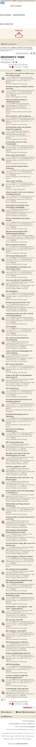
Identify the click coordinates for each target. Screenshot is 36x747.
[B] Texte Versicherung (14, 442)
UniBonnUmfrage (10, 105)
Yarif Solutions (30, 537)
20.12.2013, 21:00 (17, 549)
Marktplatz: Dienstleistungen (19, 84)
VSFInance (32, 433)
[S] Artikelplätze (12, 291)
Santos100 (32, 222)
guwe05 (31, 418)
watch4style (9, 343)
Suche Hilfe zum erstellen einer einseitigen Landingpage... (17, 206)
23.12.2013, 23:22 (11, 434)
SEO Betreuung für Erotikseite (17, 642)
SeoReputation (10, 522)
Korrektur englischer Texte (16, 466)
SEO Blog (19, 733)
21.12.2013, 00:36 (16, 535)
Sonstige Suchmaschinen (18, 189)
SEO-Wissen (5, 15)
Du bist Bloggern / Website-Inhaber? (19, 556)
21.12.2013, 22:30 (17, 496)
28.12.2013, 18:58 (11, 259)
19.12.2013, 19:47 (10, 634)
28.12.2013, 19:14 (10, 248)
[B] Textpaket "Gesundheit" (16, 631)
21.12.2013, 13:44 (19, 522)
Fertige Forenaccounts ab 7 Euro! (18, 302)
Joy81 (30, 77)
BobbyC (31, 293)
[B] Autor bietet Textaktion (16, 245)
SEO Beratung (30, 736)
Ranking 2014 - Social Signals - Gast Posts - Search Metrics (19, 608)
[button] (9, 67)
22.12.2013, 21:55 (20, 470)
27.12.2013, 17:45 (10, 295)
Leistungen (16, 6)
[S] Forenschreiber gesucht (16, 256)
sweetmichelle (10, 645)
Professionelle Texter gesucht (17, 689)
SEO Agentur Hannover (9, 733)
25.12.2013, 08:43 (11, 392)
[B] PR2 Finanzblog (13, 664)
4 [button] (18, 67)
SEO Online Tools (28, 733)
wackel (31, 679)
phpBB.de (32, 726)
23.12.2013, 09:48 (18, 445)
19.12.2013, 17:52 (10, 656)
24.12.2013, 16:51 (10, 420)
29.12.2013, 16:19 (11, 224)
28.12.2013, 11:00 (17, 283)
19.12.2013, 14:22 (10, 681)
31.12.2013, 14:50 (10, 79)
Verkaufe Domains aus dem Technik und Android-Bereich (19, 315)
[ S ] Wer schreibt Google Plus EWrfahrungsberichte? (17, 676)
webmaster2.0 (10, 692)
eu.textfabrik (9, 306)
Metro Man (19, 320)
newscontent (9, 445)
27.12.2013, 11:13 (18, 343)
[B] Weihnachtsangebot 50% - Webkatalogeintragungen (17, 233)
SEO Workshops (19, 736)
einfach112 (9, 211)
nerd (30, 183)
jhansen (31, 403)
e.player (31, 597)
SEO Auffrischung (12, 388)
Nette (30, 633)
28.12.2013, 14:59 (11, 272)
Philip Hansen (30, 614)
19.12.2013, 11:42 (19, 692)
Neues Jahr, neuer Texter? (16, 155)
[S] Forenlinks (11, 327)
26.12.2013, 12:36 (10, 367)
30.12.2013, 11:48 (10, 158)
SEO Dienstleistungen (8, 736)
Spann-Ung (19, 561)
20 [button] (24, 67)
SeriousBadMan (10, 470)
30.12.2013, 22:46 (10, 119)
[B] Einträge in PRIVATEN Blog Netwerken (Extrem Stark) (16, 531)
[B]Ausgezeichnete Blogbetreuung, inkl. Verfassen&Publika (19, 581)
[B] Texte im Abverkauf (14, 364)
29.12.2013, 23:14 (11, 197)
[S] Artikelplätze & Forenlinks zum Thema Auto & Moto (18, 268)
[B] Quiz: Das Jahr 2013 (14, 620)
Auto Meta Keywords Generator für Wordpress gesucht (19, 400)
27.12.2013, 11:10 (18, 356)
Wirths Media (19, 238)
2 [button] (14, 67)
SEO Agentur (6, 24)
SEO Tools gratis (26, 739)
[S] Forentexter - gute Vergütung (18, 116)
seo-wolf (31, 118)
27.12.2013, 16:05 (18, 306)
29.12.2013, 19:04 (17, 211)
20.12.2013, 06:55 (10, 599)
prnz (30, 666)
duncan (31, 246)
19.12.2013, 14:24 (10, 668)
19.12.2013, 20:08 (10, 623)
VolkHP (31, 146)
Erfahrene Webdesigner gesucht (18, 653)
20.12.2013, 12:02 (11, 586)
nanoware (32, 390)
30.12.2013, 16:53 (10, 147)
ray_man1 (32, 328)
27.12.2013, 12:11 (11, 330)
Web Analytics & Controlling (19, 97)
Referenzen (19, 15)
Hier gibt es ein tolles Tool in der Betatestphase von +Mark (18, 454)
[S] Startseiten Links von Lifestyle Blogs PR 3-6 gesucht (18, 128)
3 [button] (16, 67)
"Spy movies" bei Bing (14, 181)
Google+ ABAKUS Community (20, 288)
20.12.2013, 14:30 (17, 573)
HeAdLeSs (32, 170)
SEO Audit (18, 739)
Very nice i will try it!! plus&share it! (19, 280)
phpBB (16, 723)
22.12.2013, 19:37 (20, 483)
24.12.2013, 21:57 (10, 405)
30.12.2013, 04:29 (10, 184)
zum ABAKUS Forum (6, 716)
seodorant (32, 196)
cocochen (31, 258)
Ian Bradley (31, 720)
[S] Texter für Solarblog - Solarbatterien (15, 430)
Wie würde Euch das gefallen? (17, 569)
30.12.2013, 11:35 (11, 172)
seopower (32, 90)
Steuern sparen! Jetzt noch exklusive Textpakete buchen (20, 193)
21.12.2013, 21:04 (10, 509)
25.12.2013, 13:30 (17, 381)
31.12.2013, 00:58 (21, 105)
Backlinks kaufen (9, 739)
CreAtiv (31, 508)
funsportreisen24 (10, 132)
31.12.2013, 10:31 (11, 92)
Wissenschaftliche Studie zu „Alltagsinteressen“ (16, 101)
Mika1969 (32, 584)
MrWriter (31, 157)
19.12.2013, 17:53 (19, 645)
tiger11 (31, 655)
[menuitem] (31, 40)
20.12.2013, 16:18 (14, 560)
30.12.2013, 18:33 (21, 132)
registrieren (9, 50)
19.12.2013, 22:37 (16, 612)
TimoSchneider (10, 483)
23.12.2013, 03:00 (17, 459)
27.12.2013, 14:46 (14, 319)
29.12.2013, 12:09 (15, 237)
